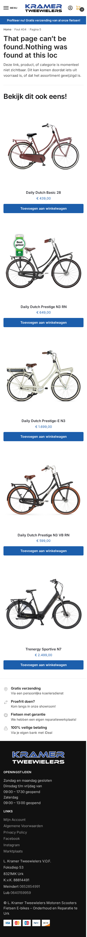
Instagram (11, 845)
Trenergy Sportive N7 (43, 649)
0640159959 (20, 892)
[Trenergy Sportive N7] (43, 604)
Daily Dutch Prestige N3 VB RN (43, 535)
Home (7, 29)
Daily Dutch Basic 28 (43, 192)
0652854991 (29, 886)
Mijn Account (14, 819)
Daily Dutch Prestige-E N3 (43, 421)
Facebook (11, 838)
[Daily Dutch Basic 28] (43, 147)
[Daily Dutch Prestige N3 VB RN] (43, 490)
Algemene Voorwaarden (23, 826)
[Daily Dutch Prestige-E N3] (43, 375)
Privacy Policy (15, 832)
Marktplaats (13, 851)
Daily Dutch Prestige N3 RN (44, 307)
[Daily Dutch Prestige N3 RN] (43, 261)
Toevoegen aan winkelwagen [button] (43, 208)
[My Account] (70, 8)
